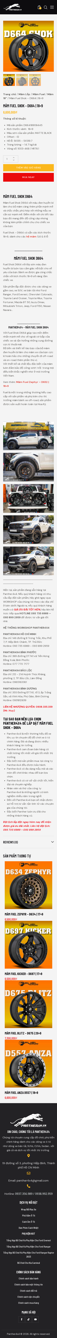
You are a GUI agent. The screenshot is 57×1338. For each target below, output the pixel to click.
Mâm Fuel (39, 94)
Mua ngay (28, 177)
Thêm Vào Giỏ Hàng (28, 167)
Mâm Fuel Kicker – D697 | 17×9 (23, 974)
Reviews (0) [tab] (10, 842)
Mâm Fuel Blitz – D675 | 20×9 (23, 1033)
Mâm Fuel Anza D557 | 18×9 (21, 1093)
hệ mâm (31, 236)
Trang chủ (9, 94)
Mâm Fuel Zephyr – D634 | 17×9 (24, 914)
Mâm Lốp (24, 94)
